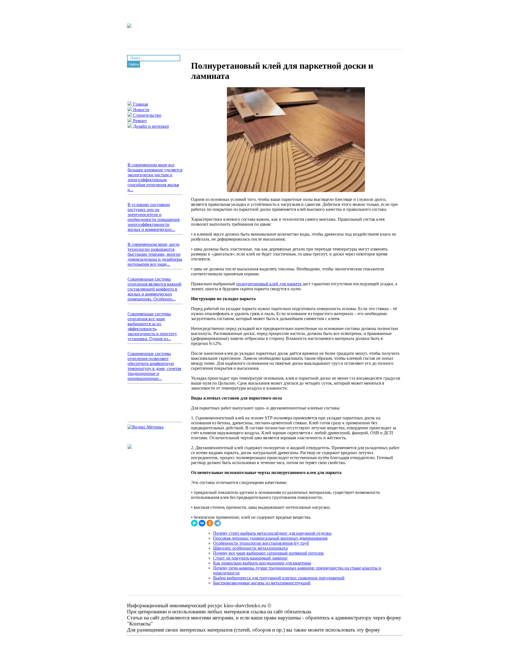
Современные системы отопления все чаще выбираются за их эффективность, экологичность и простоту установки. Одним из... (152, 326)
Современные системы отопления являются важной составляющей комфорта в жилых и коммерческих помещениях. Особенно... (154, 289)
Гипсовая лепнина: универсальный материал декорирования (270, 538)
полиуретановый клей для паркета (268, 283)
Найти (134, 64)
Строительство (146, 115)
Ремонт (139, 120)
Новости (140, 109)
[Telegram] (217, 523)
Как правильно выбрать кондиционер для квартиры (262, 563)
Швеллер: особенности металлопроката (250, 548)
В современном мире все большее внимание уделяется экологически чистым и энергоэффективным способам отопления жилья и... (155, 177)
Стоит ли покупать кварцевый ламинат (250, 558)
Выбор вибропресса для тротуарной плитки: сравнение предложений (278, 578)
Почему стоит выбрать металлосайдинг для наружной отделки (272, 533)
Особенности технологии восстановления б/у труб (261, 543)
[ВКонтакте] (202, 523)
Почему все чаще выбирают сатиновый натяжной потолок (268, 553)
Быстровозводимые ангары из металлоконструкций (262, 583)
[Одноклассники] (209, 523)
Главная (140, 104)
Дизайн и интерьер (150, 126)
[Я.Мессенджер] (194, 523)
